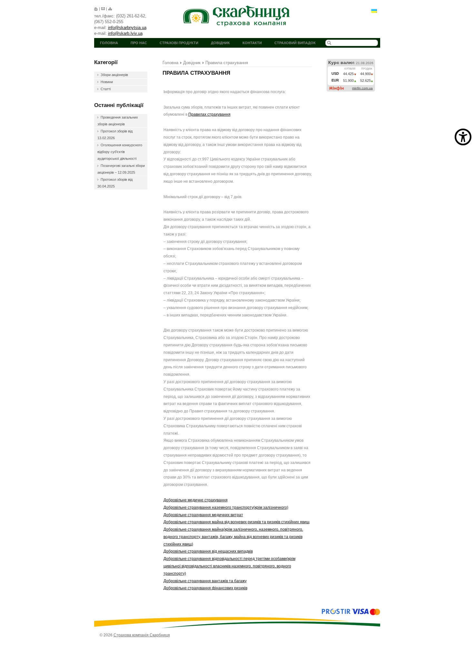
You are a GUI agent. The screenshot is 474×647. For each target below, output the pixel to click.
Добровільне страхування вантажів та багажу (205, 581)
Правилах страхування (209, 114)
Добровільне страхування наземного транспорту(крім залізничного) (225, 507)
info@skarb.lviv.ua (125, 33)
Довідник (220, 43)
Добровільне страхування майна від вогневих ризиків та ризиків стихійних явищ (236, 522)
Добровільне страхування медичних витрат (203, 515)
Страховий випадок (295, 43)
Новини (107, 82)
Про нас (139, 43)
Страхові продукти (179, 43)
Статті (106, 89)
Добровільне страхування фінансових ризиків (205, 588)
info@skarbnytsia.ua (127, 27)
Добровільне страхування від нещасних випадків (208, 551)
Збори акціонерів (114, 75)
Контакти (252, 43)
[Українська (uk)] (374, 11)
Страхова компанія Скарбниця (237, 16)
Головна (109, 43)
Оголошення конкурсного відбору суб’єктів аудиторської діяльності (119, 151)
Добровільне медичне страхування (195, 500)
